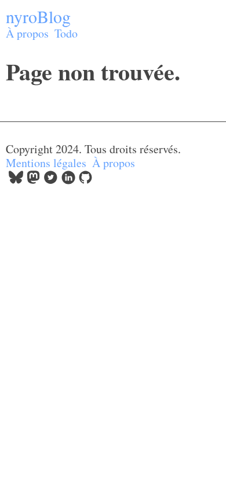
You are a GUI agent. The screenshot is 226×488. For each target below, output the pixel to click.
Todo (66, 33)
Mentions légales (46, 163)
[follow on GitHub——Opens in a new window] (85, 180)
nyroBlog (38, 16)
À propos (27, 33)
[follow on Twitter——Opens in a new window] (50, 180)
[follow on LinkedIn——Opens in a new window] (68, 180)
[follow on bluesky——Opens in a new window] (16, 180)
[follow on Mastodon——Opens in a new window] (33, 180)
